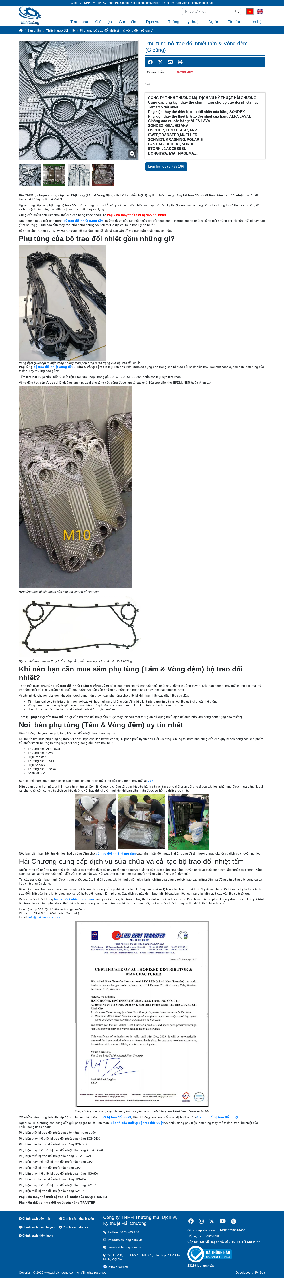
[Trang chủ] (21, 30)
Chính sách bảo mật (36, 1218)
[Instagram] (201, 1221)
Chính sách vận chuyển (38, 1227)
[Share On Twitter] (160, 62)
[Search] (237, 11)
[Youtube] (223, 1221)
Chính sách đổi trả (75, 1227)
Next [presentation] (27, 100)
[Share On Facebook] (150, 62)
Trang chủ (79, 22)
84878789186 (118, 1266)
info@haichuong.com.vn (45, 917)
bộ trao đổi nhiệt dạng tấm (53, 367)
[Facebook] (191, 1221)
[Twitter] (211, 1221)
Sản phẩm (128, 22)
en (258, 11)
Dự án (213, 22)
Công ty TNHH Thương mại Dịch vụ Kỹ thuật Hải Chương (140, 1220)
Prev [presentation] (129, 100)
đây (150, 780)
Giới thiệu (103, 22)
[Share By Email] (170, 62)
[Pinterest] (233, 1221)
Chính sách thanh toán (78, 1218)
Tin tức (234, 22)
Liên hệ (255, 22)
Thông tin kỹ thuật (184, 22)
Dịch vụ (152, 22)
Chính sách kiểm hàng (37, 1235)
